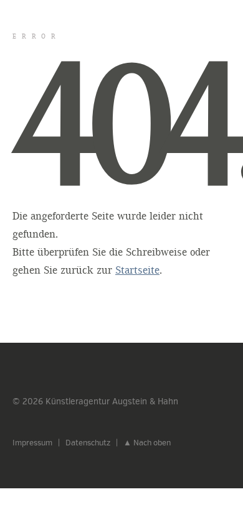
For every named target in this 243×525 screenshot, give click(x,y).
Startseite (137, 270)
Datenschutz (87, 443)
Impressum (32, 443)
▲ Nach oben (147, 443)
